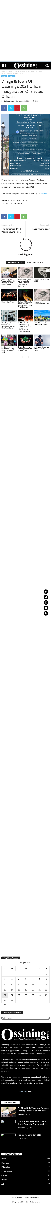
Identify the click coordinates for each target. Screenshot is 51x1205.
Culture (4, 1176)
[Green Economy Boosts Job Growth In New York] (25, 340)
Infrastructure (6, 1171)
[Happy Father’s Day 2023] (42, 272)
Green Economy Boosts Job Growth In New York (25, 348)
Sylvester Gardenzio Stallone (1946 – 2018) (41, 348)
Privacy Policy (17, 1198)
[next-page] (27, 356)
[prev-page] (23, 356)
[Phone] (46, 613)
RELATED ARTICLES (15, 262)
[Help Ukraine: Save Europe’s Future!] (42, 315)
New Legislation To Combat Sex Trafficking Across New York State (8, 325)
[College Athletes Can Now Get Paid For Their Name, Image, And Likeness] (25, 295)
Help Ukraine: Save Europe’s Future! (41, 324)
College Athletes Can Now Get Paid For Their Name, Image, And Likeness (25, 304)
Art (2, 1184)
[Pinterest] (17, 108)
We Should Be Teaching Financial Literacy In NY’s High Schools (8, 281)
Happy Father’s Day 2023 (41, 280)
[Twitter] (46, 597)
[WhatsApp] (24, 108)
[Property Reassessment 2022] (42, 295)
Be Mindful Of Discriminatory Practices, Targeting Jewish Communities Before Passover (25, 327)
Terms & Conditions (32, 1198)
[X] (11, 108)
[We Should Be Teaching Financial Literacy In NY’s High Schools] (9, 272)
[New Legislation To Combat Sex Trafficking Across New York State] (9, 315)
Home (3, 71)
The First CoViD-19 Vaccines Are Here (11, 230)
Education (5, 1167)
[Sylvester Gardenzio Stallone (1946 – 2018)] (42, 340)
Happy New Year (41, 228)
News (10, 71)
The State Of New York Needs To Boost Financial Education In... (33, 1122)
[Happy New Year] (9, 295)
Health (4, 1180)
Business (5, 1163)
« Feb (3, 1005)
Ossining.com (9, 101)
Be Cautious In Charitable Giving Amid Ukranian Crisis (7, 349)
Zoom (44, 193)
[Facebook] (4, 108)
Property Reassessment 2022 (41, 303)
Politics (11, 76)
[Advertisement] (25, 4)
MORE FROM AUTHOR (35, 262)
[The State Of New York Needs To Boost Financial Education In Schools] (25, 272)
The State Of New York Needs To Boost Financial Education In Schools (24, 282)
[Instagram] (46, 602)
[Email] (46, 608)
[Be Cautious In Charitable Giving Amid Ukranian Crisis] (9, 340)
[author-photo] (25, 245)
